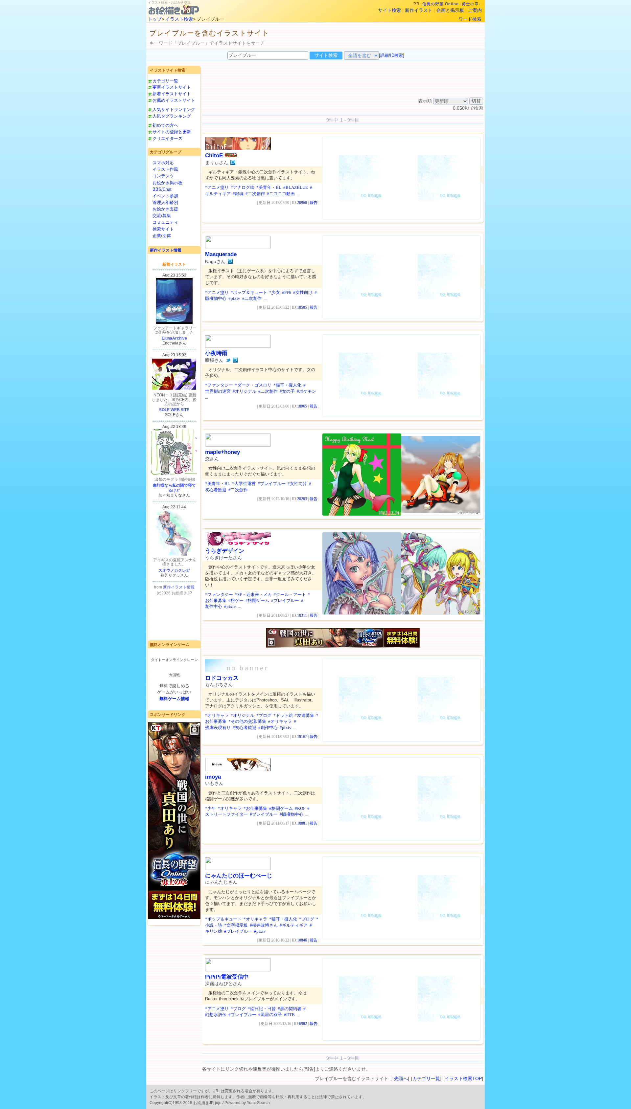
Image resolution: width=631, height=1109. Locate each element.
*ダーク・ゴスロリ (253, 385)
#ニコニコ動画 (281, 193)
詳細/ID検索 (391, 55)
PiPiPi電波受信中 (227, 977)
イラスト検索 (179, 19)
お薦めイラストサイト (173, 100)
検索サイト (163, 229)
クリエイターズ (167, 138)
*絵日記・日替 (262, 1008)
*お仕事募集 (255, 808)
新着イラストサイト (171, 93)
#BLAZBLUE (295, 187)
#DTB (289, 1014)
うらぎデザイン (224, 551)
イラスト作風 (165, 169)
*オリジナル (242, 715)
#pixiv (234, 298)
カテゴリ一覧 (165, 80)
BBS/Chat (162, 189)
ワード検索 (469, 19)
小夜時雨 (216, 353)
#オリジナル (244, 391)
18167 (302, 736)
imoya (213, 777)
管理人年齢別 (165, 202)
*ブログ (263, 715)
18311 (302, 615)
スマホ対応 (163, 162)
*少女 (274, 292)
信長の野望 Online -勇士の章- (452, 4)
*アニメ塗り (217, 187)
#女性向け (303, 292)
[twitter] (228, 360)
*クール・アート (290, 594)
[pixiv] (232, 162)
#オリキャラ (280, 721)
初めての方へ (165, 125)
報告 (313, 202)
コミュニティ (165, 222)
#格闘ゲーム (257, 600)
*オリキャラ (217, 715)
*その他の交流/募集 (247, 721)
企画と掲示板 (450, 10)
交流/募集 (161, 215)
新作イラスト (418, 10)
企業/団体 (161, 235)
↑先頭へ (400, 1078)
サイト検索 (389, 10)
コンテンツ (163, 175)
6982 (303, 1023)
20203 (302, 499)
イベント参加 (165, 195)
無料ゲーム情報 (174, 698)
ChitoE (214, 155)
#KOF (300, 808)
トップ (155, 19)
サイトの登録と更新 (171, 131)
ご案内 (475, 10)
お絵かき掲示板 (167, 182)
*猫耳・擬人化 (287, 385)
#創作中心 (268, 727)
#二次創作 (255, 193)
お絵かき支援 (165, 209)
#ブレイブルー (272, 483)
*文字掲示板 (236, 925)
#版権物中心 (291, 814)
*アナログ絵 (242, 187)
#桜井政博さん (264, 925)
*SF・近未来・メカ (253, 594)
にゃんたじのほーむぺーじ (238, 876)
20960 (302, 202)
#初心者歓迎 (244, 727)
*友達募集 (304, 715)
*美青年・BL (268, 187)
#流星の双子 (270, 1014)
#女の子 (287, 391)
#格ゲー (236, 600)
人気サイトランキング (173, 109)
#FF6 (286, 292)
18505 (302, 307)
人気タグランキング (171, 116)
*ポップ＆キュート (249, 292)
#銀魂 (238, 193)
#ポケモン (306, 391)
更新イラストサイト (171, 87)
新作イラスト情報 (165, 250)
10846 (302, 940)
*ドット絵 (283, 715)
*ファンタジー (219, 385)
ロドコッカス (222, 678)
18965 (302, 406)
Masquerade (221, 254)
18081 (302, 823)
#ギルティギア (294, 925)
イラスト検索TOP (463, 1078)
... (298, 193)
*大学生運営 (244, 483)
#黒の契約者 (289, 1008)
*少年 (210, 808)
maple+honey (222, 452)
